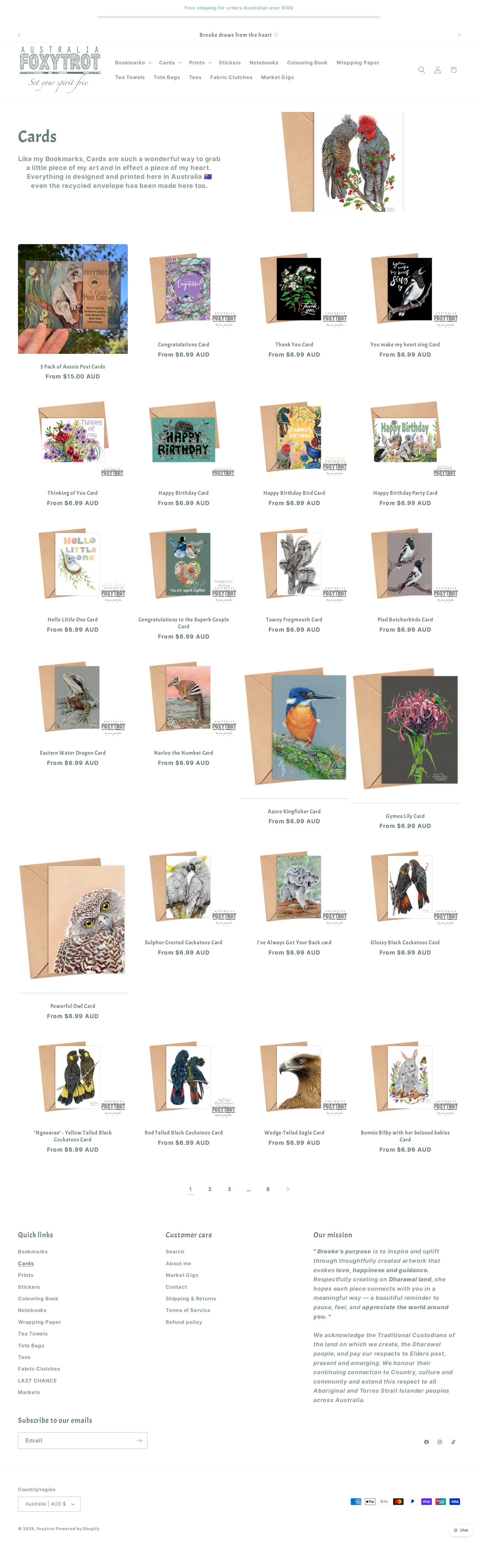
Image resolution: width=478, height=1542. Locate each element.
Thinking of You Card (73, 493)
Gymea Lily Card (405, 816)
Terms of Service (188, 1310)
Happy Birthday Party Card (405, 493)
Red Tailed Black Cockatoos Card (183, 1133)
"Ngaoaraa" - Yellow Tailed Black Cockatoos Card (72, 1136)
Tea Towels (33, 1334)
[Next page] (287, 1189)
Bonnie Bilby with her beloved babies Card (405, 1136)
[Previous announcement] (19, 35)
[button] (133, 62)
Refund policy (184, 1322)
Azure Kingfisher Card (294, 811)
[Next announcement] (459, 35)
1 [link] (190, 1189)
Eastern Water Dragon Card (73, 753)
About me (178, 1263)
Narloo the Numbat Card (183, 753)
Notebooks (32, 1310)
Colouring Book (38, 1298)
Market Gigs (182, 1275)
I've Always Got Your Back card (294, 943)
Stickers (29, 1287)
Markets (29, 1392)
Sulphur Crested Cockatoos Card (183, 943)
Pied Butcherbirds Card (405, 619)
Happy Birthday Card (184, 493)
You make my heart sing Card (405, 344)
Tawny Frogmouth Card (294, 619)
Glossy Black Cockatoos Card (405, 943)
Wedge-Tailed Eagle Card (294, 1133)
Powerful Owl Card (72, 1006)
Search (175, 1251)
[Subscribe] (139, 1440)
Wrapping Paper (39, 1322)
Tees (24, 1357)
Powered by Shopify (77, 1528)
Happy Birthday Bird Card (294, 493)
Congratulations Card (183, 344)
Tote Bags (31, 1345)
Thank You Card (294, 344)
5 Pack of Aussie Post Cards (72, 367)
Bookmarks (33, 1251)
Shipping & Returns (191, 1298)
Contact (176, 1287)
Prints (26, 1275)
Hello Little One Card (73, 619)
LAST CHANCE (37, 1381)
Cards (26, 1263)
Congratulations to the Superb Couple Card (183, 623)
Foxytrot (46, 1528)
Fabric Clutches (39, 1369)
